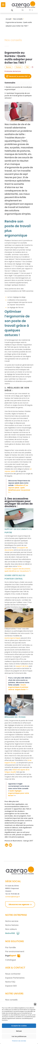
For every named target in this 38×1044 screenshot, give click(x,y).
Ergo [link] (10, 955)
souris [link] (7, 638)
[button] (35, 1004)
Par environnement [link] (14, 951)
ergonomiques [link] (14, 638)
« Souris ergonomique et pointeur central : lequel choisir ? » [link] (18, 687)
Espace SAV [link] (11, 985)
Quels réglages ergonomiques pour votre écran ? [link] (18, 793)
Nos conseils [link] (18, 19)
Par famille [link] (10, 947)
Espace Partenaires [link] (15, 977)
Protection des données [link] (19, 1041)
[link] (3, 4)
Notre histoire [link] (12, 925)
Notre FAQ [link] (10, 981)
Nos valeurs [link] (11, 929)
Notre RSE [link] (10, 933)
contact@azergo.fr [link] (12, 896)
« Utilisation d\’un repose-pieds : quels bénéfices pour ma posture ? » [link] (19, 488)
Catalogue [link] (10, 959)
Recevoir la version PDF (18, 76)
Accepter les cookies (19, 1026)
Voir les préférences (19, 1036)
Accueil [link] (8, 19)
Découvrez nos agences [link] (19, 904)
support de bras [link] (22, 666)
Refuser (19, 1031)
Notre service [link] (11, 921)
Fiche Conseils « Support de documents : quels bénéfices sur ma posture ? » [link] (18, 568)
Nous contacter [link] (13, 973)
